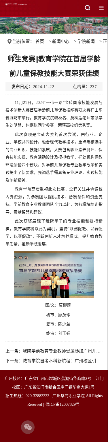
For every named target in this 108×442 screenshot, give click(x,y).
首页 (39, 41)
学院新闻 (86, 41)
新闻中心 (60, 41)
